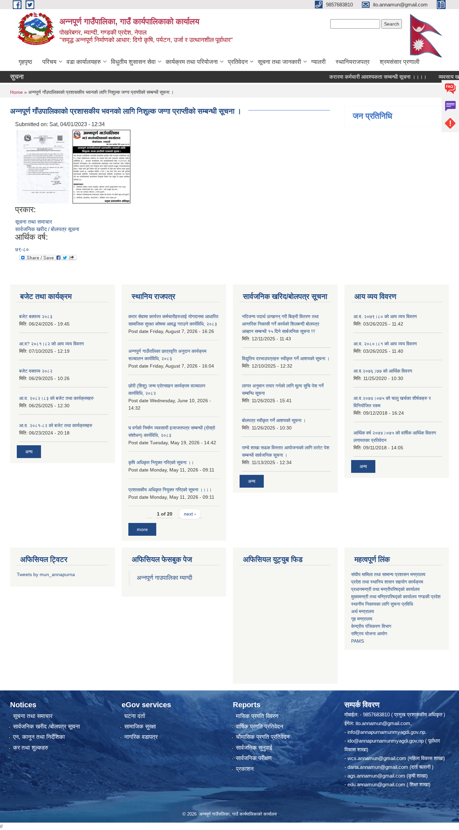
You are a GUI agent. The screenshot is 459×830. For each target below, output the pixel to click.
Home (16, 92)
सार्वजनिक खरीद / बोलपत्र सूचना (47, 229)
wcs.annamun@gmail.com (376, 758)
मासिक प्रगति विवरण (257, 716)
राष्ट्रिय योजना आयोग (369, 633)
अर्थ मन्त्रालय (362, 611)
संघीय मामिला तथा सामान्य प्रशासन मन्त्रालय (388, 574)
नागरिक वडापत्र (141, 737)
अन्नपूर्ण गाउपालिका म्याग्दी (164, 577)
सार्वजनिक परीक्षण (254, 758)
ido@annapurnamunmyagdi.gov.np (385, 741)
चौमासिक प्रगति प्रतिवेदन (263, 737)
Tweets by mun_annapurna (46, 574)
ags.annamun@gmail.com (376, 776)
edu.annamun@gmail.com (376, 784)
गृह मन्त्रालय (361, 618)
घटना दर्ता (134, 716)
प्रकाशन (245, 769)
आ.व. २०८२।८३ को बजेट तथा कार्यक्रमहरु (56, 398)
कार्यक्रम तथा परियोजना (192, 62)
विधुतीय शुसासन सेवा (133, 62)
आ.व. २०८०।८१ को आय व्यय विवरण (385, 343)
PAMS (357, 641)
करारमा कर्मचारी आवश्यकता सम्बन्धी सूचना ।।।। (365, 77)
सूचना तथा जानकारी (279, 62)
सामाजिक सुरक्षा (140, 726)
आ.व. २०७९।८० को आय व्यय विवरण (385, 316)
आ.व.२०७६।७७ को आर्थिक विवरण (382, 371)
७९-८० (22, 249)
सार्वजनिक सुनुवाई (254, 748)
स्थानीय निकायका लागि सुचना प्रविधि (382, 604)
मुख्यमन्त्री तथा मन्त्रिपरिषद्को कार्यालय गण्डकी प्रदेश (396, 596)
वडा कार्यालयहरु (84, 62)
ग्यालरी (318, 62)
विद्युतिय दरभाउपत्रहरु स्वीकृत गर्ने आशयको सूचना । (286, 358)
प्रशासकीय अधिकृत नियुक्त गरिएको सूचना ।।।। (170, 489)
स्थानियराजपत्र (353, 62)
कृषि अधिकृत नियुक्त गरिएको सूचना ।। (161, 462)
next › (190, 514)
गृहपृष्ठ (25, 62)
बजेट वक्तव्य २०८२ (35, 371)
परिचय (49, 62)
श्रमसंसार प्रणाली (399, 62)
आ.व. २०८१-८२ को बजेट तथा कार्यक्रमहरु (55, 425)
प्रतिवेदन (238, 62)
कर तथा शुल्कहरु (30, 748)
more (142, 529)
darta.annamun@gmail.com (377, 767)
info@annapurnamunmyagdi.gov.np (386, 732)
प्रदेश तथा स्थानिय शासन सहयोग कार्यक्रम (387, 581)
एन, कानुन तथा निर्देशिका (39, 737)
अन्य (29, 451)
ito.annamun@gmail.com (383, 723)
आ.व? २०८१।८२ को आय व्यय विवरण (51, 343)
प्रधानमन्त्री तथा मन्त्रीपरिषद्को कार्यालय (385, 589)
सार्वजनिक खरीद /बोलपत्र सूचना (46, 726)
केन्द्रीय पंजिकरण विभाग (371, 626)
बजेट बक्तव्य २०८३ (35, 316)
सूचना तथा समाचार (33, 222)
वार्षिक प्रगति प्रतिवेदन (259, 726)
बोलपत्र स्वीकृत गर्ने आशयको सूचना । (274, 420)
